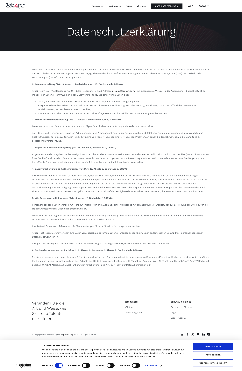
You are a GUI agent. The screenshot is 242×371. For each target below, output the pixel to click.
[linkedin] (203, 334)
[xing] (208, 334)
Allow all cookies (213, 346)
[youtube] (198, 334)
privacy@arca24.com (123, 91)
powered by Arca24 (71, 335)
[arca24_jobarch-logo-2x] (15, 4)
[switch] (86, 365)
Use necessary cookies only (213, 363)
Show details (151, 365)
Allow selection (213, 355)
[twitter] (192, 334)
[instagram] (182, 334)
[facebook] (187, 334)
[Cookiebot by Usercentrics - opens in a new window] (23, 365)
